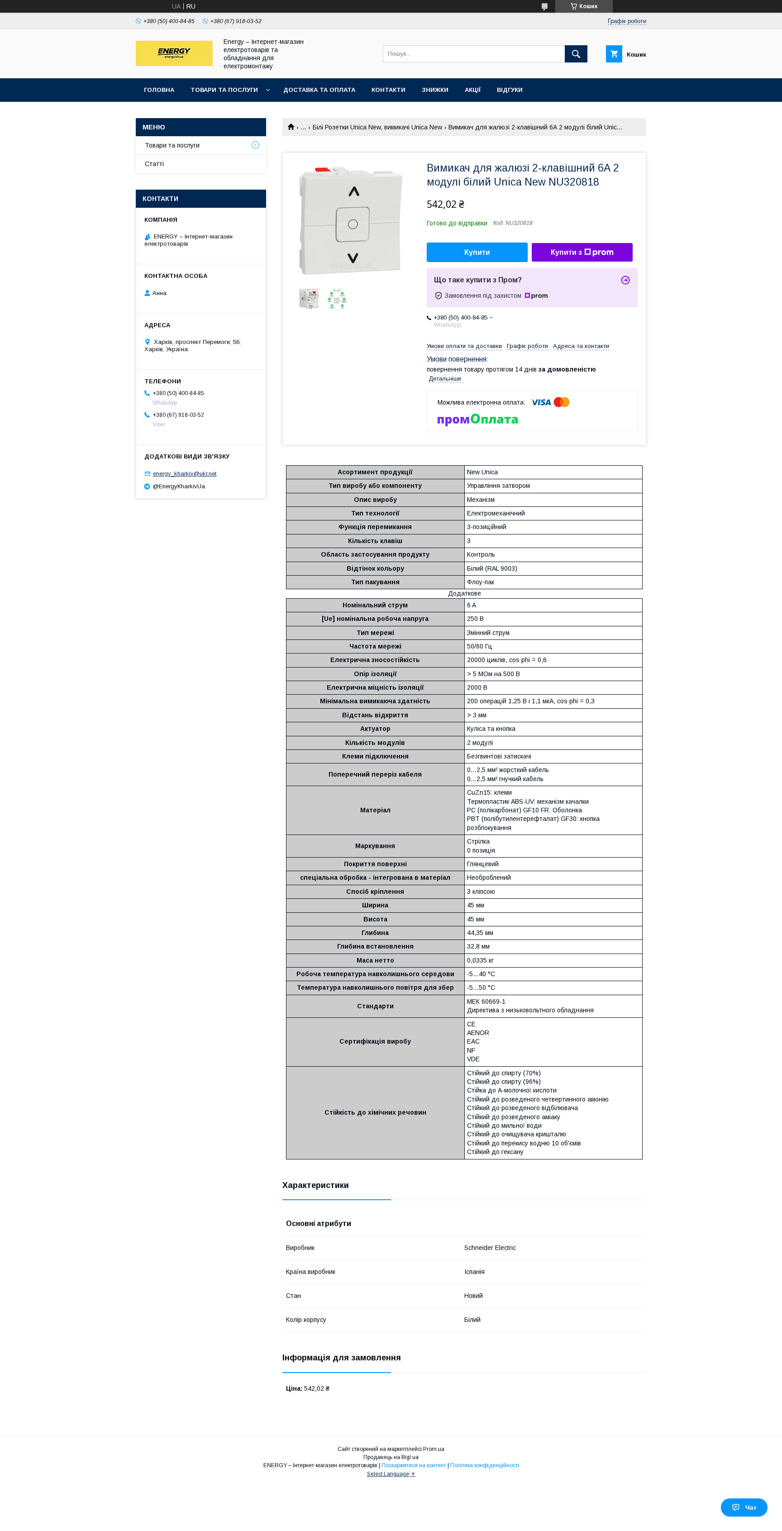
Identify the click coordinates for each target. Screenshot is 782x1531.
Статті (154, 163)
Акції (473, 89)
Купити (477, 252)
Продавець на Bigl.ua (391, 1457)
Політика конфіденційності (484, 1465)
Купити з (566, 252)
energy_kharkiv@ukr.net (184, 473)
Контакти (388, 89)
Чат (751, 1507)
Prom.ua (433, 1449)
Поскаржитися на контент (413, 1465)
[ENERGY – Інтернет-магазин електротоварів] (174, 63)
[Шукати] (576, 53)
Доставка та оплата (319, 89)
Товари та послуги (224, 89)
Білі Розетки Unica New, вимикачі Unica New (377, 127)
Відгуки (510, 89)
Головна (159, 89)
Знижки (435, 89)
